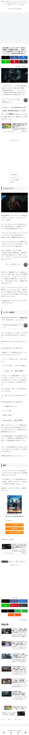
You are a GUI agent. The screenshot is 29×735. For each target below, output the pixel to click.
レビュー (24, 561)
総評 (12, 182)
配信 (19, 92)
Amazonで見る (14, 524)
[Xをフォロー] (7, 610)
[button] (23, 61)
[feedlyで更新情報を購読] (21, 610)
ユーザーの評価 (15, 180)
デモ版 (3, 300)
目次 (12, 174)
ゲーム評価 (5, 561)
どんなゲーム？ (15, 177)
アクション (12, 561)
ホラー (18, 561)
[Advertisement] (14, 28)
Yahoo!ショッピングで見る (14, 532)
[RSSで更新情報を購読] (14, 614)
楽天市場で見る (14, 528)
